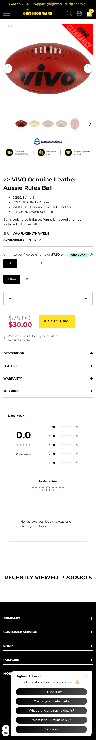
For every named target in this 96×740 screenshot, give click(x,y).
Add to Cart (57, 321)
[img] (23, 445)
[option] (48, 68)
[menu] (6, 13)
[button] (69, 13)
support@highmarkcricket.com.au (60, 4)
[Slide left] (7, 68)
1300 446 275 (19, 4)
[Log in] (79, 13)
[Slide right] (88, 68)
